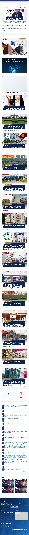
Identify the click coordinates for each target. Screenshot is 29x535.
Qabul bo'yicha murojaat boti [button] (20, 529)
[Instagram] (4, 526)
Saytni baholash (15, 506)
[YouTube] (8, 526)
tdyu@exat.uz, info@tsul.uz (8, 523)
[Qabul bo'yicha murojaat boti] (26, 529)
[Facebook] (6, 526)
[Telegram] (1, 526)
